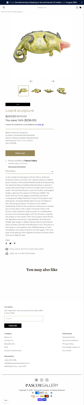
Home (3, 11)
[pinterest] (46, 381)
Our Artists (66, 350)
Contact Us (8, 340)
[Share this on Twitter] (10, 243)
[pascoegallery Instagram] (36, 381)
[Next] (52, 81)
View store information (17, 167)
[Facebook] (41, 381)
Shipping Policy (68, 337)
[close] (82, 2)
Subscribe (13, 325)
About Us (8, 337)
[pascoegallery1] (42, 385)
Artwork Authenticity (12, 350)
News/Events (9, 344)
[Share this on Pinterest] (14, 243)
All (8, 11)
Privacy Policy (68, 344)
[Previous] (31, 81)
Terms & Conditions (70, 340)
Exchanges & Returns (71, 347)
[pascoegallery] (42, 7)
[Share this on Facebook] (6, 243)
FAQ (6, 347)
